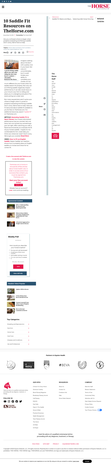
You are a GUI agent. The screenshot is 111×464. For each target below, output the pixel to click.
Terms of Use (88, 392)
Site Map (46, 444)
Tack (21, 49)
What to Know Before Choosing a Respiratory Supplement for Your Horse (22, 215)
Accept (87, 461)
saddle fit (27, 112)
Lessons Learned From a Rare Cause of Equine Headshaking (22, 304)
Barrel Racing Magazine (39, 392)
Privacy (56, 444)
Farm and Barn (26, 47)
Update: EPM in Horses (22, 289)
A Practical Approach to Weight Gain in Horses (22, 222)
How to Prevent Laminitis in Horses (21, 309)
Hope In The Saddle (38, 407)
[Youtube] (5, 401)
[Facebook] (16, 401)
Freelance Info (63, 392)
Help (60, 395)
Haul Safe (35, 404)
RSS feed (35, 444)
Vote (18, 266)
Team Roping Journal (39, 419)
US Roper (35, 427)
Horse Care (6, 49)
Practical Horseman (38, 413)
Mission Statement (90, 389)
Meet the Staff (89, 386)
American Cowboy (38, 389)
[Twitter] (4, 1)
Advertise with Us (89, 398)
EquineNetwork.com (71, 444)
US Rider (35, 424)
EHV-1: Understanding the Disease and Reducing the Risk (22, 206)
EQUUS (35, 401)
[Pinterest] (13, 401)
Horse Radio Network (65, 398)
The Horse (36, 422)
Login (10, 190)
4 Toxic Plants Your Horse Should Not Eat (22, 296)
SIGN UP (19, 185)
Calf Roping (36, 398)
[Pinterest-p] (6, 1)
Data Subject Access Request (93, 401)
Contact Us (62, 389)
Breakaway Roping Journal (40, 395)
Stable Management (38, 416)
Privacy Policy (89, 404)
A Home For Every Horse (40, 386)
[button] (7, 53)
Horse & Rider (37, 410)
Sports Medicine (14, 49)
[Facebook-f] (2, 1)
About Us (61, 386)
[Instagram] (8, 1)
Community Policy (90, 395)
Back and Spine (17, 47)
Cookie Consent (89, 407)
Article (10, 47)
